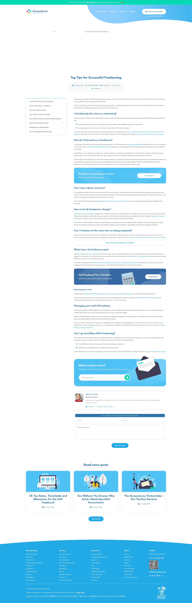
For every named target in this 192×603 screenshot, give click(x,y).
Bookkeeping (63, 568)
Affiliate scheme (129, 571)
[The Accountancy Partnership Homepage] (37, 11)
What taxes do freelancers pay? (39, 123)
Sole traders (29, 557)
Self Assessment (64, 560)
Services (113, 11)
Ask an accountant (97, 574)
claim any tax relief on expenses (146, 298)
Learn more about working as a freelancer (120, 243)
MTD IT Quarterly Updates (67, 563)
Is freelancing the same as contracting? (41, 101)
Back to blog (96, 519)
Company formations (65, 580)
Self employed (30, 577)
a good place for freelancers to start (98, 147)
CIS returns (62, 577)
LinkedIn (90, 406)
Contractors (29, 568)
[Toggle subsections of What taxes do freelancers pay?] (62, 123)
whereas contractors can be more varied (150, 134)
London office (80, 592)
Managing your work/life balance (39, 127)
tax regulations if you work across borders (113, 201)
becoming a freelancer (135, 144)
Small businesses (31, 571)
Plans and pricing (96, 554)
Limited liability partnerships (34, 563)
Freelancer (97, 88)
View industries (30, 580)
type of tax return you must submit (88, 254)
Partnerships (30, 560)
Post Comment (120, 445)
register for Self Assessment (140, 256)
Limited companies (31, 554)
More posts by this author (105, 406)
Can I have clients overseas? (37, 110)
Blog (92, 565)
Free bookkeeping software (99, 557)
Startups (28, 574)
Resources (123, 11)
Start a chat (160, 558)
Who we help (101, 11)
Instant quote (95, 568)
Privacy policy (128, 574)
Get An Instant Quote (155, 11)
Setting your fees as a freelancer (84, 214)
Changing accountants (98, 571)
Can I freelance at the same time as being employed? (45, 118)
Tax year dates (95, 577)
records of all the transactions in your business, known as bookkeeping (107, 294)
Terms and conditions (130, 577)
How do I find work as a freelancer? (40, 106)
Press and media (129, 568)
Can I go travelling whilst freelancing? (40, 131)
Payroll (61, 571)
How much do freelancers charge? (39, 114)
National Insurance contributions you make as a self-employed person (114, 263)
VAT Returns (63, 565)
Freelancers (29, 565)
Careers (126, 563)
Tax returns (62, 557)
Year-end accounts (65, 554)
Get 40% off (90, 2)
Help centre (94, 580)
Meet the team (128, 557)
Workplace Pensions (65, 574)
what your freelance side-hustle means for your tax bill (147, 237)
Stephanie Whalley (93, 85)
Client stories (128, 565)
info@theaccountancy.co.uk (157, 572)
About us (133, 11)
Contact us (127, 560)
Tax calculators (95, 563)
